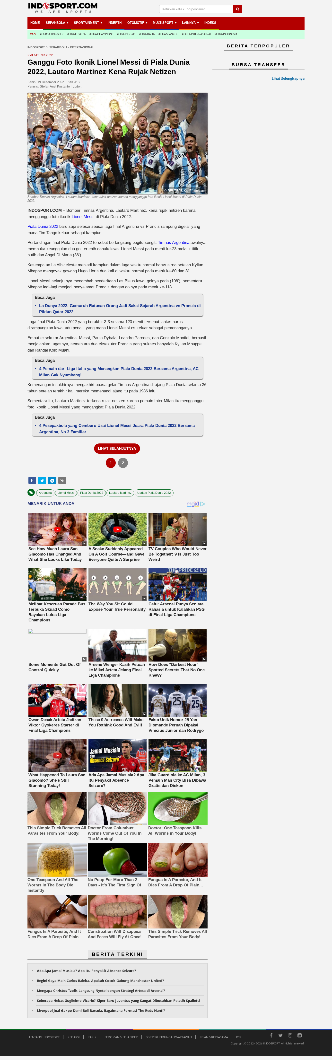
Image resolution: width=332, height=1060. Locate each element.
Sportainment (86, 23)
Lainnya (189, 23)
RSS (238, 1037)
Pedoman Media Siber (121, 1037)
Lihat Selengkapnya (288, 78)
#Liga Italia (147, 33)
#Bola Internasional (196, 33)
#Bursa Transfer (51, 33)
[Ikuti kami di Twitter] (280, 1036)
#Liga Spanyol (168, 33)
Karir (92, 1037)
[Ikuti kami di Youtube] (299, 1036)
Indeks (210, 23)
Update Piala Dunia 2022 (154, 493)
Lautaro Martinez (120, 493)
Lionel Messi (83, 216)
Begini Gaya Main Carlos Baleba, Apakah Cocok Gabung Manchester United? (100, 980)
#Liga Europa (76, 33)
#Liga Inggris (126, 33)
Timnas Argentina (173, 242)
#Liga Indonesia (226, 33)
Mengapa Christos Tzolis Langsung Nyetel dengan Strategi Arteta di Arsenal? (101, 990)
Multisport (163, 23)
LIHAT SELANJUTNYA (117, 448)
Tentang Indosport (44, 1037)
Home (35, 23)
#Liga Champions (101, 33)
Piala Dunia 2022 (42, 226)
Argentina (45, 493)
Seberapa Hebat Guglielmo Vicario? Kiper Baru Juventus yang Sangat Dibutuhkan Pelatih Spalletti (118, 1000)
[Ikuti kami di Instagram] (290, 1036)
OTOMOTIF (135, 23)
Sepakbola (55, 23)
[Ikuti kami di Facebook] (271, 1036)
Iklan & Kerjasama (214, 1037)
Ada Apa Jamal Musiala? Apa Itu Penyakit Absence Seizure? (86, 970)
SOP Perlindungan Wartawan (169, 1037)
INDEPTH (115, 23)
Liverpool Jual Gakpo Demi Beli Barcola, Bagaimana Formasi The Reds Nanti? (101, 1010)
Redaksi (74, 1037)
